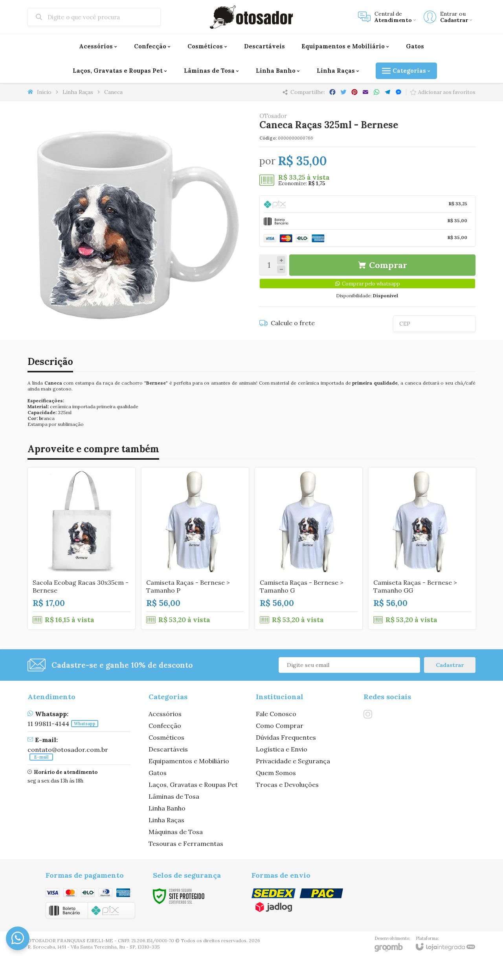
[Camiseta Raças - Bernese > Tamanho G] (308, 548)
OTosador (273, 116)
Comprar (388, 265)
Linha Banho (167, 808)
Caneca (113, 92)
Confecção (165, 725)
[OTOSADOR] (251, 17)
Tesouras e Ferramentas (186, 843)
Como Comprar (279, 725)
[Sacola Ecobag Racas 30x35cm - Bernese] (81, 548)
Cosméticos (166, 737)
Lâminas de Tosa (174, 796)
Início (44, 92)
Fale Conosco (276, 714)
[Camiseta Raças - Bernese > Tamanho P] (195, 548)
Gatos (158, 773)
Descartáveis (168, 749)
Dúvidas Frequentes (286, 737)
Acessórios (165, 714)
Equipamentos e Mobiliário (189, 761)
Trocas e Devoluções (287, 784)
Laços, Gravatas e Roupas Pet (193, 784)
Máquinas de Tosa (176, 832)
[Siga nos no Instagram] (367, 714)
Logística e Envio (281, 749)
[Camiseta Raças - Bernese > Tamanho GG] (422, 548)
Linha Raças (77, 92)
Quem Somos (276, 773)
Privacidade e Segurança (293, 761)
